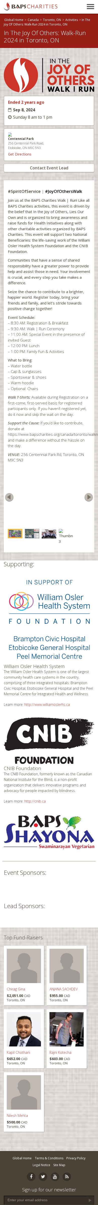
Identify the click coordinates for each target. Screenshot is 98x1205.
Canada (33, 20)
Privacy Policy (75, 1158)
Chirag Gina (16, 987)
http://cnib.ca (35, 799)
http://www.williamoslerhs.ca (47, 702)
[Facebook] (31, 1176)
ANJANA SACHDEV (64, 987)
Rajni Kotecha (60, 1051)
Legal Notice (41, 1165)
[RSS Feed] (67, 1176)
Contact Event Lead (49, 168)
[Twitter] (43, 1176)
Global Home (13, 20)
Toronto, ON (52, 20)
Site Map (59, 1165)
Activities (71, 20)
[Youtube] (55, 1176)
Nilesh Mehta (17, 1114)
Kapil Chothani (18, 1051)
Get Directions (19, 154)
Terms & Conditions (49, 1158)
